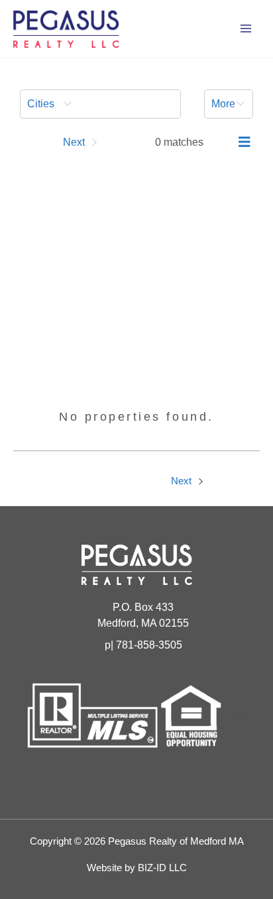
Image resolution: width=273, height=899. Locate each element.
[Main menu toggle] (246, 28)
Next (182, 481)
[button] (100, 104)
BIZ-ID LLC (162, 868)
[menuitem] (100, 104)
